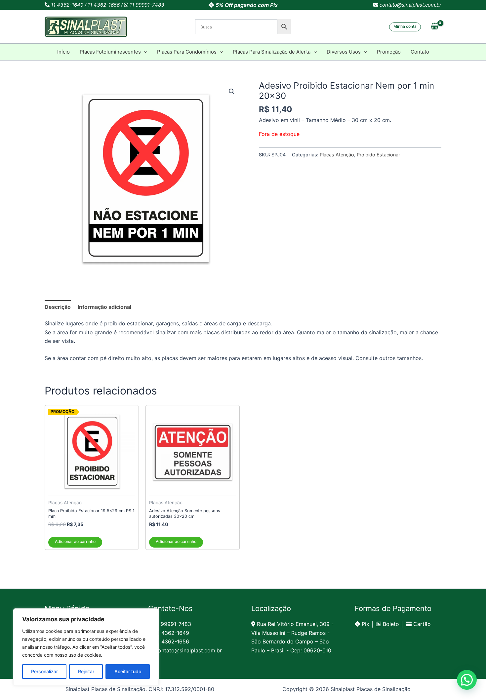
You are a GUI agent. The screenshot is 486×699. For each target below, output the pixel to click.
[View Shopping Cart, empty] (434, 26)
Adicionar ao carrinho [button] (75, 541)
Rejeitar (86, 671)
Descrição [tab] (58, 307)
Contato (420, 52)
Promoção (389, 52)
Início (63, 52)
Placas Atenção (337, 154)
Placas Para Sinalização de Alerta (271, 52)
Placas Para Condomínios (187, 52)
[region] (86, 647)
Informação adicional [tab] (104, 307)
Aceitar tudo (127, 671)
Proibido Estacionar (378, 154)
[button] (405, 26)
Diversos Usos (344, 52)
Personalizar (44, 671)
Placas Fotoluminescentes (110, 52)
